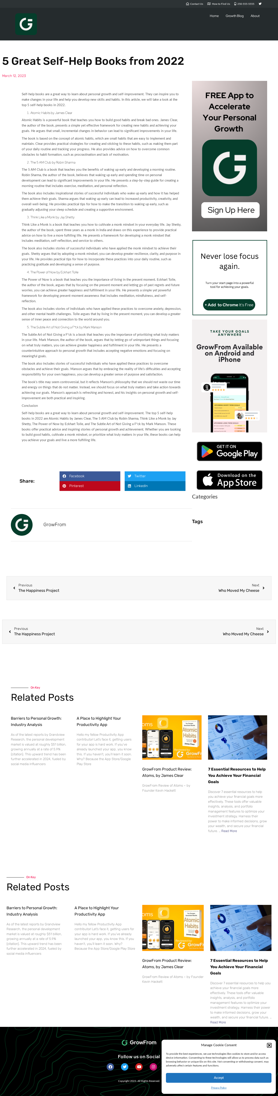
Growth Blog (235, 16)
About (255, 16)
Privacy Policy (219, 1087)
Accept (219, 1077)
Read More (229, 831)
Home (214, 16)
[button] (269, 1045)
